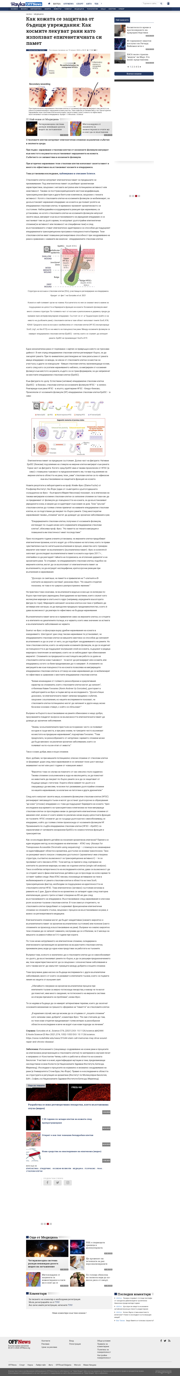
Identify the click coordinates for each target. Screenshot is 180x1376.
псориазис (90, 1169)
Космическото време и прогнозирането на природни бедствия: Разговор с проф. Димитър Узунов (139, 32)
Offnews (68, 4)
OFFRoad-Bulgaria (63, 1365)
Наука (57, 4)
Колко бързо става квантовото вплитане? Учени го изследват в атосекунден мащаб (132, 1314)
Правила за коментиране (103, 1345)
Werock (77, 1365)
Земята (47, 9)
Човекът (68, 9)
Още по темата (36, 1085)
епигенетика (32, 1169)
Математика (36, 9)
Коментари (38, 1293)
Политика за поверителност (104, 1350)
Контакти (46, 1341)
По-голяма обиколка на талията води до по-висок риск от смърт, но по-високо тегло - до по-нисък (98, 1280)
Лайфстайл (41, 1365)
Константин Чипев (37, 50)
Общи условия (103, 1341)
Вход (71, 1341)
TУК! (57, 1302)
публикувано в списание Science (77, 173)
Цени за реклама (49, 1347)
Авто (89, 4)
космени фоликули (62, 1169)
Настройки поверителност (104, 1356)
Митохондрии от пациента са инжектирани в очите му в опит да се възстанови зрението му (96, 129)
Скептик (112, 9)
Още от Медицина (43, 1237)
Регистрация (75, 1344)
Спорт (79, 4)
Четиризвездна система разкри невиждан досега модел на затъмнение (52, 127)
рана (99, 1169)
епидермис (45, 1169)
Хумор (121, 9)
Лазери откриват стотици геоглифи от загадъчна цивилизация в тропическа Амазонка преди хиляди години (133, 1300)
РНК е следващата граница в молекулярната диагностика (95, 1246)
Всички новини (134, 74)
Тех (96, 4)
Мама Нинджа (89, 1365)
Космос (14, 9)
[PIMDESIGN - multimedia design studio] (162, 1372)
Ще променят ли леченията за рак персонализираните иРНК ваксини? (96, 1262)
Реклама (45, 1344)
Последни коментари (134, 1294)
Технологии (92, 9)
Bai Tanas (120, 1321)
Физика (24, 9)
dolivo (119, 1298)
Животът (58, 9)
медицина (78, 1169)
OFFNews (12, 1365)
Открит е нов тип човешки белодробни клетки (67, 1135)
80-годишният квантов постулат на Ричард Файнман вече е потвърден (139, 44)
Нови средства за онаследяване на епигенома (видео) (71, 1151)
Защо (103, 9)
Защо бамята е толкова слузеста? (140, 1321)
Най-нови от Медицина (44, 119)
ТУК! (70, 1305)
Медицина (79, 9)
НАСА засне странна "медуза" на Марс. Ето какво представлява (138, 57)
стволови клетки (34, 1171)
